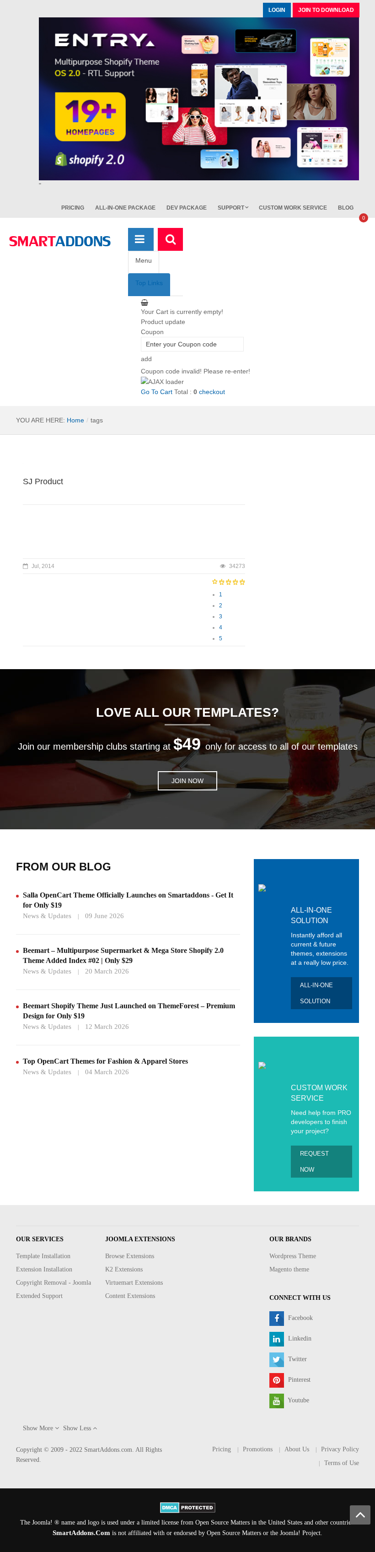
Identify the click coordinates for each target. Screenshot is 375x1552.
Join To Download (326, 10)
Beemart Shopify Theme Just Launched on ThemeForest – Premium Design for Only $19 (129, 1011)
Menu (143, 260)
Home (75, 420)
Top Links (149, 283)
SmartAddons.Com (81, 1532)
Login (276, 10)
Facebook (299, 1317)
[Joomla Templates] (60, 241)
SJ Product (43, 481)
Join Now (187, 780)
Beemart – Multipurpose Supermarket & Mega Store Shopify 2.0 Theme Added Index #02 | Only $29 (123, 955)
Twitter (296, 1359)
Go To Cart (156, 391)
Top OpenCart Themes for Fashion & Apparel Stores (105, 1061)
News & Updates (47, 915)
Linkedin (298, 1338)
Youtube (297, 1400)
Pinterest (298, 1379)
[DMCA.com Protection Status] (187, 1506)
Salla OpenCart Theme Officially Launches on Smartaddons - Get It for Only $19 (128, 900)
